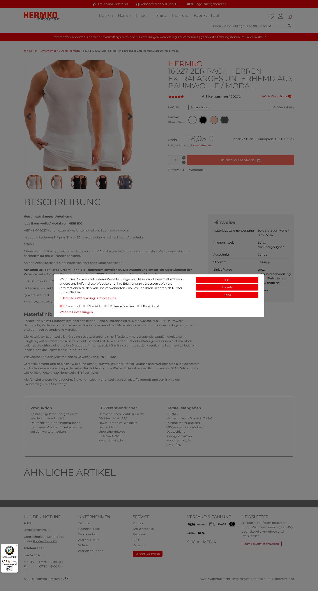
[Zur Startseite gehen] (25, 50)
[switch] (9, 568)
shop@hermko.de (37, 529)
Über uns (180, 15)
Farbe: (176, 119)
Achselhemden (70, 50)
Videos (83, 545)
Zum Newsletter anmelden (261, 543)
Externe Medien (122, 306)
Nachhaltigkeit (89, 529)
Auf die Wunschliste (274, 96)
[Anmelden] (280, 16)
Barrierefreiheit (283, 579)
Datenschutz (260, 579)
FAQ (136, 540)
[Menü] (16, 546)
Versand (139, 545)
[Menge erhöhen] (184, 158)
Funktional (151, 306)
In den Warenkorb (238, 160)
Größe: (173, 107)
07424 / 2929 (33, 555)
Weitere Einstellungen (76, 312)
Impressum (240, 579)
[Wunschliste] (271, 16)
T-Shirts (160, 15)
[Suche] (289, 25)
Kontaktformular (45, 541)
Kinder (142, 15)
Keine (227, 294)
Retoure (139, 534)
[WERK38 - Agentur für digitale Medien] (67, 579)
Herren (124, 15)
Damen (106, 15)
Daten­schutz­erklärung (78, 298)
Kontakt (139, 523)
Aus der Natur (88, 540)
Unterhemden (49, 50)
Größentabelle (283, 107)
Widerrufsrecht (219, 579)
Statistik (95, 306)
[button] (192, 120)
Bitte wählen (199, 107)
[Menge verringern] (184, 162)
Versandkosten (202, 145)
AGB (203, 579)
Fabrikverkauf (206, 15)
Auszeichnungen (90, 551)
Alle (227, 279)
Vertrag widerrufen (147, 553)
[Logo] (42, 16)
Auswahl (227, 287)
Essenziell (73, 306)
